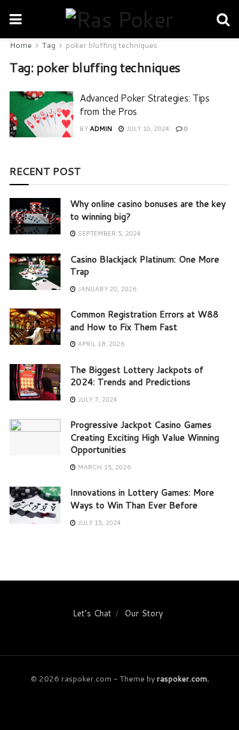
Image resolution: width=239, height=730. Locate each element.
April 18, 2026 (100, 343)
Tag (48, 45)
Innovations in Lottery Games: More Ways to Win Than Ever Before (142, 499)
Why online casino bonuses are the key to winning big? (148, 210)
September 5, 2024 (108, 233)
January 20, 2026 (106, 288)
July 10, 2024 (147, 128)
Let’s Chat (92, 613)
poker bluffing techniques (111, 45)
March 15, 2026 (103, 466)
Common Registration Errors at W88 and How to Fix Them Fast (144, 320)
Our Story (144, 613)
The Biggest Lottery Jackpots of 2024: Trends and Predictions (136, 376)
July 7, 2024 (96, 399)
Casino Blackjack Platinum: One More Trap (144, 265)
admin (101, 128)
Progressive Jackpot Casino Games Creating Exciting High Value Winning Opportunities (144, 437)
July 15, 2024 (98, 522)
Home (21, 45)
